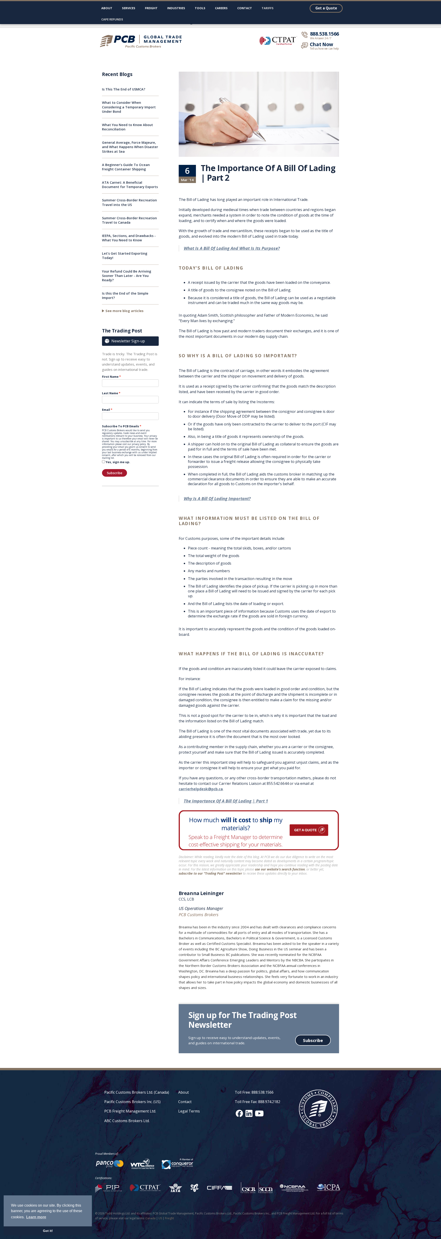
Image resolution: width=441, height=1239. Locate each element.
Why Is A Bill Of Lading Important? (217, 498)
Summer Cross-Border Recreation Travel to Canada (129, 220)
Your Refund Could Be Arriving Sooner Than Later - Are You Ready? (126, 275)
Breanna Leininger (201, 893)
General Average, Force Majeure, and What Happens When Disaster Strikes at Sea (130, 146)
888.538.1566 (324, 34)
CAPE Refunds (112, 19)
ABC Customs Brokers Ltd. (127, 1120)
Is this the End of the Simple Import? (125, 295)
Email (106, 409)
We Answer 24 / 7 (320, 38)
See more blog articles (124, 311)
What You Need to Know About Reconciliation (127, 127)
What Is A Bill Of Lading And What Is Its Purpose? (232, 248)
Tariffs (268, 8)
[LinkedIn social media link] (249, 1113)
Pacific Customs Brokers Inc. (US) (132, 1101)
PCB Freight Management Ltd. (130, 1111)
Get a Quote (326, 8)
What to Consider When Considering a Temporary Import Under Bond (129, 106)
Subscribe (114, 473)
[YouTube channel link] (259, 1113)
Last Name (110, 393)
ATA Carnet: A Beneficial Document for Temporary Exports (130, 184)
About (106, 8)
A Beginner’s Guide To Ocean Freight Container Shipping (126, 167)
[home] (142, 41)
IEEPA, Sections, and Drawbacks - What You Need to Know (129, 238)
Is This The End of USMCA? (123, 89)
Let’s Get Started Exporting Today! (124, 255)
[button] (128, 9)
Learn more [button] (36, 1217)
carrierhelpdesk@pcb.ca (201, 788)
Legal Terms (189, 1111)
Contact (244, 8)
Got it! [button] (48, 1231)
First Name (110, 376)
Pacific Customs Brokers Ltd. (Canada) (136, 1092)
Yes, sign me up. (118, 462)
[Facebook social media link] (239, 1113)
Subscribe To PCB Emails (120, 426)
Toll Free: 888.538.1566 (254, 1092)
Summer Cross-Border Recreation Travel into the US (129, 202)
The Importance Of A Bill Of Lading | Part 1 (226, 801)
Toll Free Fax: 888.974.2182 (257, 1101)
